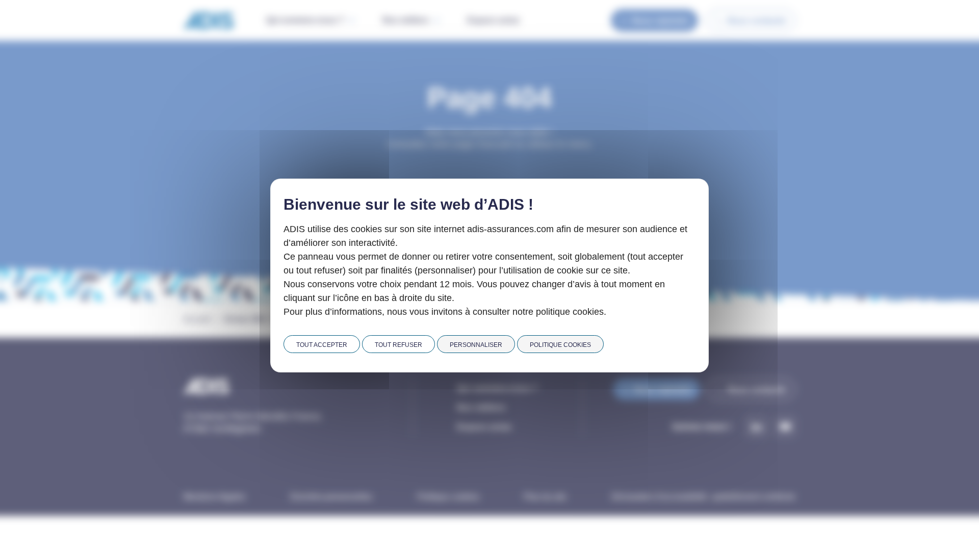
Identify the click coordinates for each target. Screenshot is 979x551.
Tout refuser (398, 344)
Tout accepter (321, 344)
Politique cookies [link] (560, 344)
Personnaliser (476, 344)
